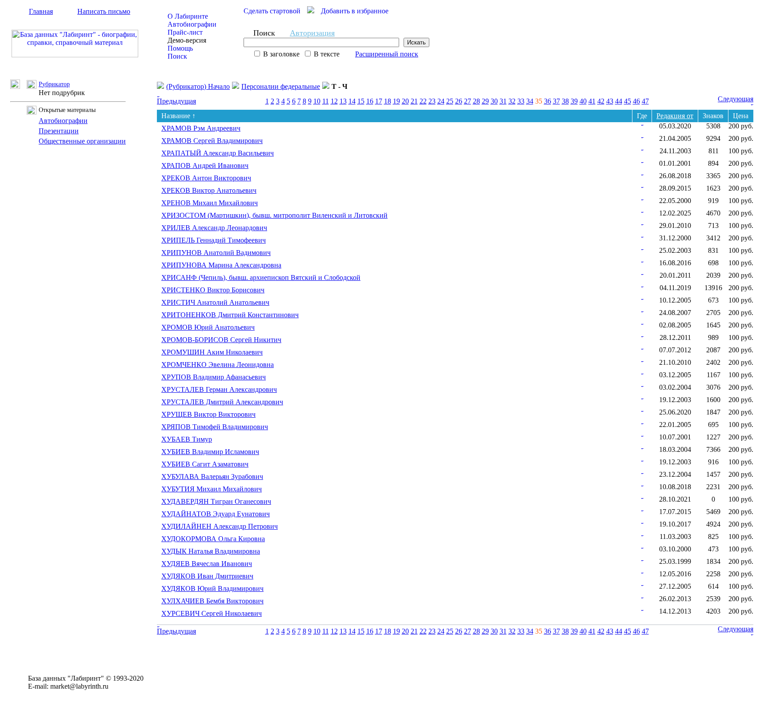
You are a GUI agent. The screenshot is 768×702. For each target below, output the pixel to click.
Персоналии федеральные (280, 86)
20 (405, 101)
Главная (41, 11)
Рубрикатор (54, 84)
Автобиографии (192, 24)
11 (325, 101)
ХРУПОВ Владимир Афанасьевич (213, 377)
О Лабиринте (188, 16)
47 (645, 101)
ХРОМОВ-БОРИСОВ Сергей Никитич (221, 339)
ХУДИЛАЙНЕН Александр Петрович (219, 526)
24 (440, 101)
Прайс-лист (185, 32)
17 (378, 101)
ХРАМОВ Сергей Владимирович (212, 140)
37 (556, 101)
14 (352, 101)
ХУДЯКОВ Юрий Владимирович (212, 588)
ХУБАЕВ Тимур (186, 439)
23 (432, 101)
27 (467, 101)
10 (316, 101)
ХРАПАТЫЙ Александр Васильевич (217, 153)
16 (369, 101)
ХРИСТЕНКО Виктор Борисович (212, 290)
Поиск (177, 56)
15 (360, 101)
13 (343, 101)
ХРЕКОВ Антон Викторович (206, 178)
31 (503, 101)
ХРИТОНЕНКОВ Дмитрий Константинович (230, 315)
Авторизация (312, 32)
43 (609, 101)
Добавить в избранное (354, 11)
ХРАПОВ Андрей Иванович (204, 165)
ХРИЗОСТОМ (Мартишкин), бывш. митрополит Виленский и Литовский (274, 215)
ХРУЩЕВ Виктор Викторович (208, 414)
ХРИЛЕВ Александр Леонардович (214, 227)
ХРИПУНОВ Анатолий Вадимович (216, 252)
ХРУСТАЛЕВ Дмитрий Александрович (222, 402)
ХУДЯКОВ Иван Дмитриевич (207, 576)
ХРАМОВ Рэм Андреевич (200, 128)
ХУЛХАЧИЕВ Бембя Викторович (212, 601)
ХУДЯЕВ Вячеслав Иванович (206, 563)
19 (396, 101)
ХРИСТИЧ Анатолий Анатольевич (215, 302)
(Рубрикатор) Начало (198, 86)
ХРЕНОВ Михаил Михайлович (209, 203)
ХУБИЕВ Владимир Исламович (210, 451)
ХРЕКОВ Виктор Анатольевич (208, 190)
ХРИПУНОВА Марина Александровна (221, 265)
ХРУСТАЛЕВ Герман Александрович (219, 389)
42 (600, 101)
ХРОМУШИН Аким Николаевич (212, 352)
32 (512, 101)
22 (423, 101)
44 (618, 101)
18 (387, 101)
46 (636, 101)
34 (529, 101)
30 (494, 101)
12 (334, 101)
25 (449, 101)
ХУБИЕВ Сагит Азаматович (204, 464)
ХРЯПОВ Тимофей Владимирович (214, 427)
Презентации (59, 131)
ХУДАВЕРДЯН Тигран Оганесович (216, 501)
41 (592, 101)
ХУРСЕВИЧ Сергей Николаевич (211, 613)
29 (485, 101)
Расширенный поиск (386, 54)
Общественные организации (82, 141)
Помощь (180, 48)
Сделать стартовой (272, 11)
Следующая (735, 99)
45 (627, 101)
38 (565, 101)
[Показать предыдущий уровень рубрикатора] (18, 86)
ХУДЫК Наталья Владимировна (210, 551)
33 (520, 101)
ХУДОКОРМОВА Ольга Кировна (213, 538)
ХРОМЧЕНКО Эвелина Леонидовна (217, 364)
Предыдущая (176, 101)
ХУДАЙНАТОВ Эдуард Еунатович (215, 514)
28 (476, 101)
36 (547, 101)
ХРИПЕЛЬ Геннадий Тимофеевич (213, 240)
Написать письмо (103, 11)
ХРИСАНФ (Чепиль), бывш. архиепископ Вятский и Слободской (260, 277)
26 (458, 101)
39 (574, 101)
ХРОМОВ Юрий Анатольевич (208, 327)
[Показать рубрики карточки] (642, 123)
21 (414, 101)
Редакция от (674, 116)
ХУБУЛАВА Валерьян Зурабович (212, 476)
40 (583, 101)
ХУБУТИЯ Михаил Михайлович (211, 489)
